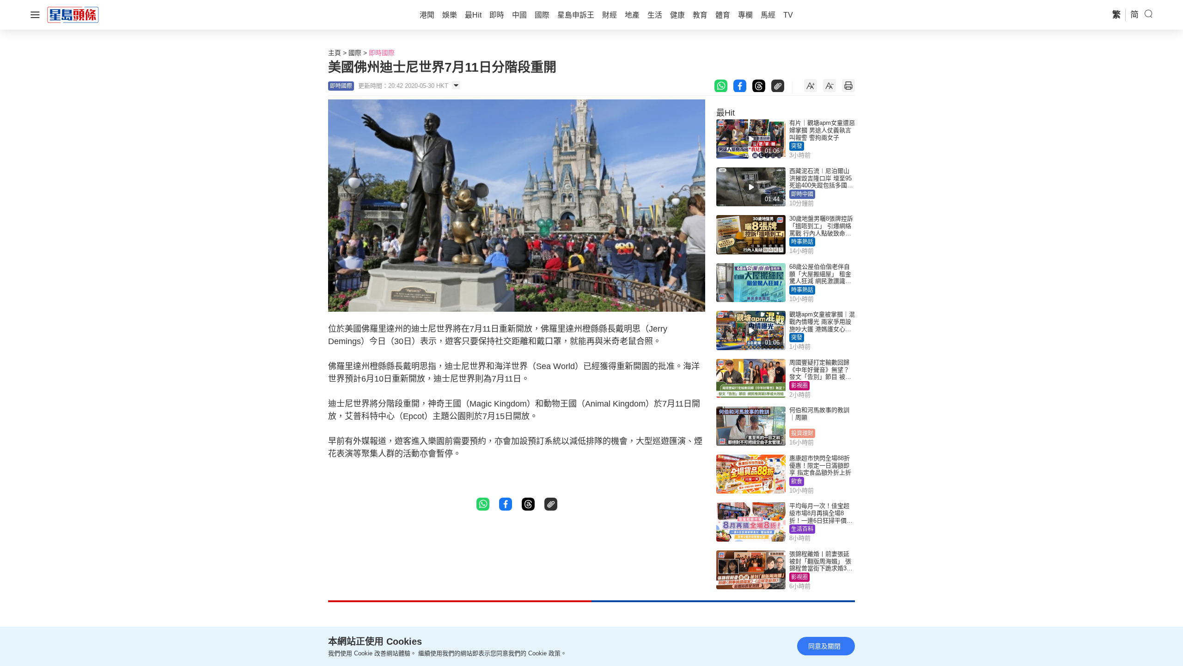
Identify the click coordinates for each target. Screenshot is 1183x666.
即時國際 (382, 52)
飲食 (796, 481)
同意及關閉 (824, 646)
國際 (354, 52)
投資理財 (802, 433)
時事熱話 (802, 242)
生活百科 (802, 529)
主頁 (334, 52)
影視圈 (799, 385)
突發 (796, 146)
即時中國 (802, 194)
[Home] (73, 14)
